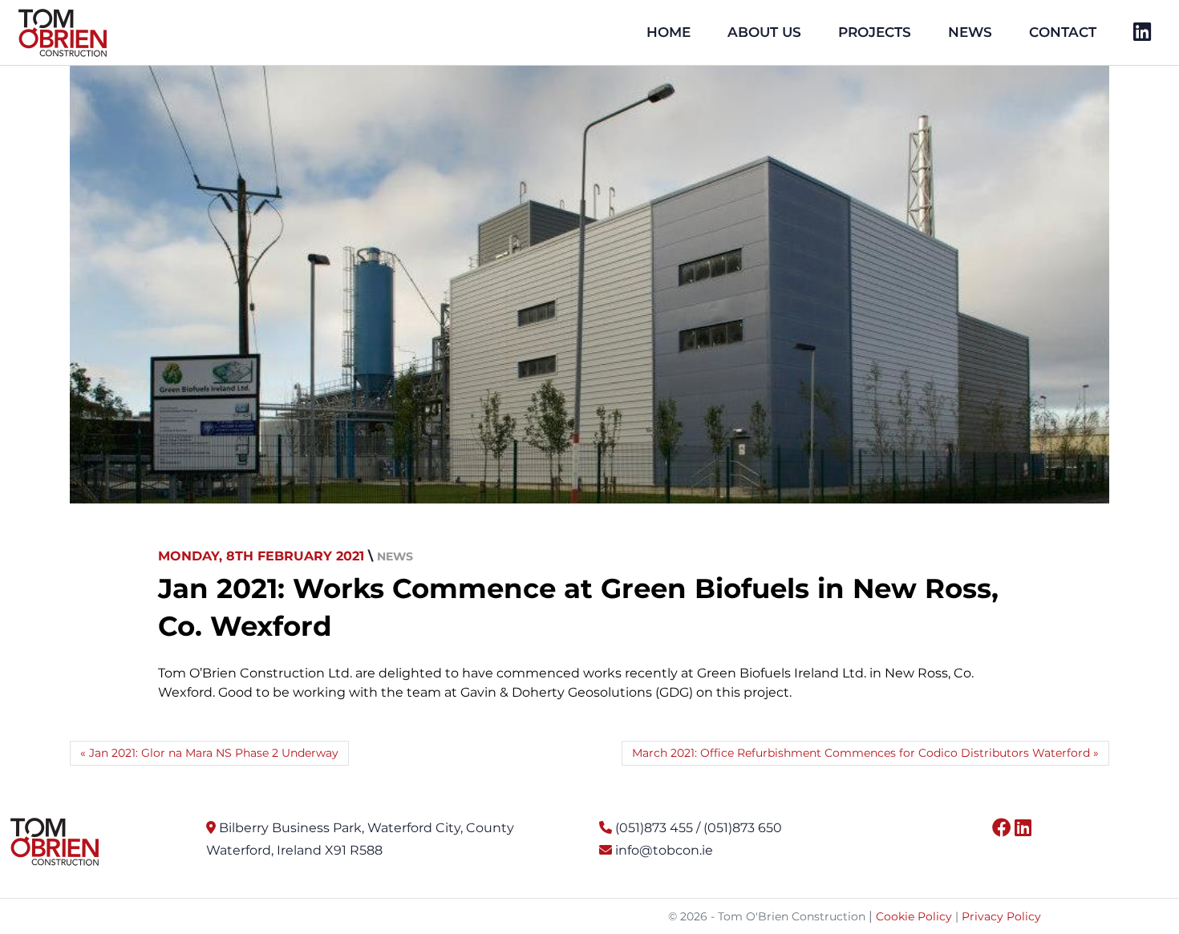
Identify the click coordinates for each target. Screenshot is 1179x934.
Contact (1062, 32)
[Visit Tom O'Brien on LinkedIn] (1023, 827)
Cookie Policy (914, 916)
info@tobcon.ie (664, 850)
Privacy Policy (1001, 916)
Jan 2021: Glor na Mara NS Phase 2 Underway (213, 753)
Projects (874, 32)
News (970, 32)
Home (668, 32)
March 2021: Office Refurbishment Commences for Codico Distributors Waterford (861, 753)
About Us (764, 32)
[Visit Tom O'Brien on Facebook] (1001, 827)
